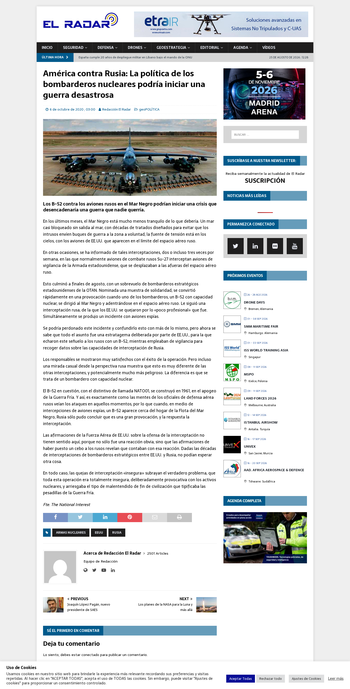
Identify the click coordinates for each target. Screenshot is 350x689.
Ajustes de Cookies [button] (306, 678)
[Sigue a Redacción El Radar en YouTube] (102, 570)
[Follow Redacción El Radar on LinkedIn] (111, 570)
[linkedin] (255, 246)
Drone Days (254, 302)
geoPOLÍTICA (149, 109)
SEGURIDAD (73, 47)
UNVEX (250, 446)
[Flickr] (275, 246)
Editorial (209, 47)
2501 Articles (157, 553)
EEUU (99, 532)
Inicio (47, 47)
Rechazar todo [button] (270, 678)
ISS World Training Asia (266, 350)
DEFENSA (106, 47)
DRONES (135, 47)
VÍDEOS (268, 47)
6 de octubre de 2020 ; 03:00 (72, 109)
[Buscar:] (265, 134)
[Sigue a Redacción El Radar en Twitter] (92, 570)
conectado (90, 655)
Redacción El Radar (116, 109)
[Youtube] (295, 246)
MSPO (249, 374)
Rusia (116, 532)
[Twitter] (236, 246)
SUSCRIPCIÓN (265, 181)
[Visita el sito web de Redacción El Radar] (85, 570)
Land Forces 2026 (260, 398)
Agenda (240, 47)
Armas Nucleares (71, 532)
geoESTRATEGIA (171, 47)
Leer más (336, 678)
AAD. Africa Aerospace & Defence (274, 470)
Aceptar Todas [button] (240, 678)
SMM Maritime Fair (261, 326)
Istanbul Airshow (260, 422)
